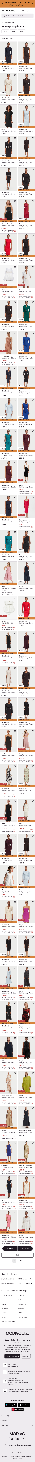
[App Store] (24, 1405)
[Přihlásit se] (23, 10)
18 (21, 1261)
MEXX (20, 1313)
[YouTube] (17, 1439)
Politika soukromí (26, 1456)
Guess (3, 1317)
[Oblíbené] (27, 10)
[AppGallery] (17, 1409)
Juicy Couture (22, 1317)
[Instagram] (11, 1439)
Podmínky (5, 1456)
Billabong (21, 1308)
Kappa (3, 1304)
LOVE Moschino (6, 1295)
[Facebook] (23, 1439)
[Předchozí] (2, 4)
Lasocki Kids (22, 1304)
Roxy (3, 1300)
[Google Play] (11, 1405)
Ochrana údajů (17, 1459)
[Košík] (32, 10)
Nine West (4, 1308)
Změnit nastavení (15, 1456)
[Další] (32, 4)
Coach (3, 1313)
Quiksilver (21, 1295)
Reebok (20, 1300)
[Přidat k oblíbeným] (15, 44)
